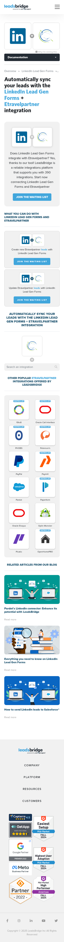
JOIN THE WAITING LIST (32, 197)
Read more (10, 619)
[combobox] (32, 367)
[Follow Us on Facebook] (7, 921)
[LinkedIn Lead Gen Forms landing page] (17, 36)
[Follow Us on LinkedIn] (31, 921)
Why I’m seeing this (47, 52)
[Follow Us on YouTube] (43, 921)
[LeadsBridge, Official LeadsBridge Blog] (17, 7)
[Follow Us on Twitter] (56, 921)
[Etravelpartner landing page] (46, 36)
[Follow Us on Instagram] (19, 921)
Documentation (18, 57)
